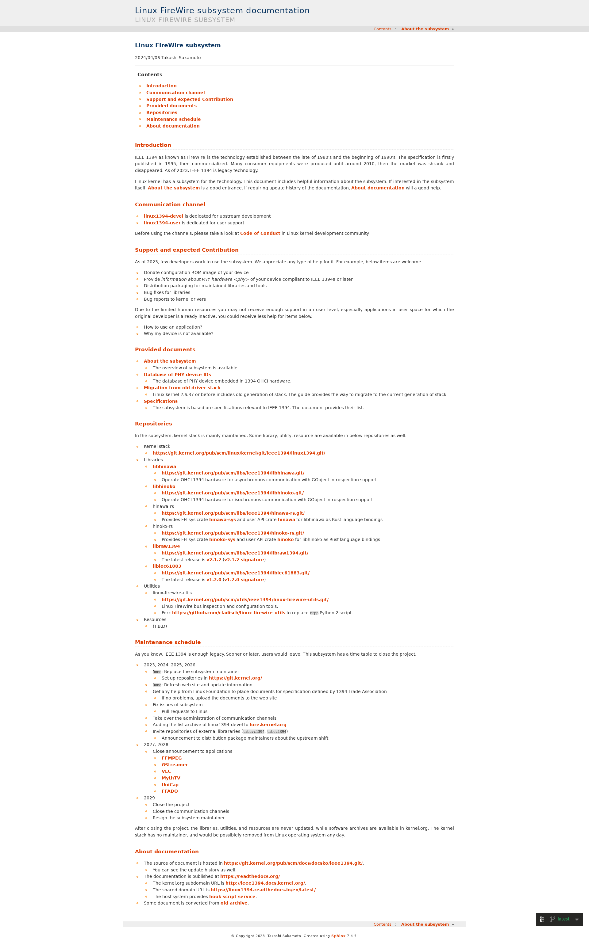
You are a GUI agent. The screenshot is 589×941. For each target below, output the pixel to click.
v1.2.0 (213, 579)
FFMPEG (172, 758)
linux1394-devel (163, 216)
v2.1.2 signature (244, 559)
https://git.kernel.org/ (235, 678)
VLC (166, 771)
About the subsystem (425, 29)
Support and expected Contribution (189, 99)
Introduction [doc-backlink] (153, 145)
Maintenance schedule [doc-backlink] (168, 642)
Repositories (161, 112)
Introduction (161, 85)
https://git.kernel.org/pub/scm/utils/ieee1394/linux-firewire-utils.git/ (245, 599)
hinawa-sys (222, 519)
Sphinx (338, 936)
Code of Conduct (260, 233)
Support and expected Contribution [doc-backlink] (187, 250)
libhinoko (164, 486)
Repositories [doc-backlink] (153, 424)
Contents (382, 29)
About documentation (173, 126)
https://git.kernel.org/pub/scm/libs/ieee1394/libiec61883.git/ (236, 572)
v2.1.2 (213, 559)
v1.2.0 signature (244, 579)
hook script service (232, 896)
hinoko (285, 539)
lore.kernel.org (268, 724)
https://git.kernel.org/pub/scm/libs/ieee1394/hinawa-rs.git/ (233, 513)
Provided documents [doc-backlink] (165, 349)
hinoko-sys (222, 539)
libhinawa (164, 466)
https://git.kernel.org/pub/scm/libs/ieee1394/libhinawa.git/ (233, 472)
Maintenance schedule (173, 119)
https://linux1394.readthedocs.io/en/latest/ (263, 889)
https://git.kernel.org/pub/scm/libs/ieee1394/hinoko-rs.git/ (233, 533)
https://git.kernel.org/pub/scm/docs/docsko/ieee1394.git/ (293, 863)
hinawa (286, 519)
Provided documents (171, 105)
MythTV (171, 777)
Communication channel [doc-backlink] (170, 204)
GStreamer (175, 764)
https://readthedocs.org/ (250, 876)
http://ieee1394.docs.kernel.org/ (265, 883)
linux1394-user (162, 222)
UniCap (170, 784)
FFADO (170, 791)
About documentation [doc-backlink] (167, 851)
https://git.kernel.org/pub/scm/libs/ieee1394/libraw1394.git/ (235, 553)
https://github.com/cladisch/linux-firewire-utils (228, 612)
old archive (234, 903)
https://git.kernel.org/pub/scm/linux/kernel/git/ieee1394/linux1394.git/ (239, 453)
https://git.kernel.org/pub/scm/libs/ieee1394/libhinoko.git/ (233, 492)
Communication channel (175, 92)
